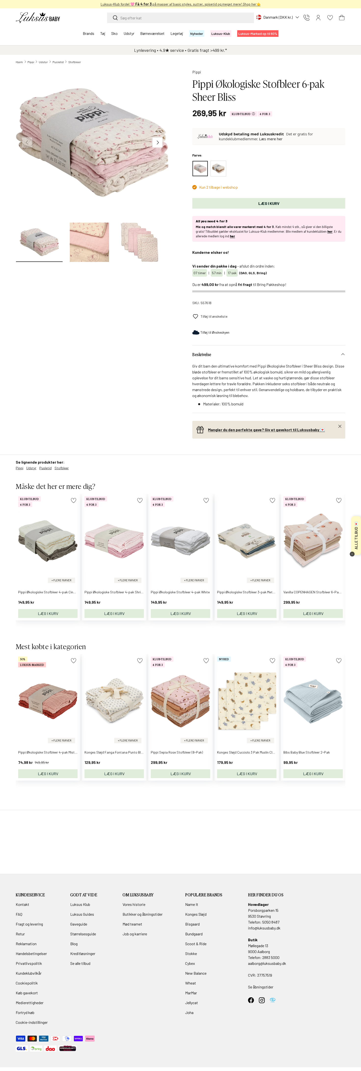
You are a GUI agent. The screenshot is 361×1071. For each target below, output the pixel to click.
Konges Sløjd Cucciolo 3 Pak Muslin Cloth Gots (251, 752)
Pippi (31, 61)
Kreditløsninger (82, 953)
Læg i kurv (268, 203)
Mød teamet (132, 924)
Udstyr (129, 33)
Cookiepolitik (27, 983)
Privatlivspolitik (29, 963)
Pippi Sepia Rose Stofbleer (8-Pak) (177, 752)
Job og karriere (135, 933)
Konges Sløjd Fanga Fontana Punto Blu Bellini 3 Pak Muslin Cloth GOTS (136, 752)
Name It (191, 904)
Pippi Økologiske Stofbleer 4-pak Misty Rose (51, 752)
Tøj (102, 33)
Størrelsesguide (83, 933)
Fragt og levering (29, 924)
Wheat (190, 983)
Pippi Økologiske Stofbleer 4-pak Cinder (48, 592)
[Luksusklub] (205, 136)
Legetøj (176, 33)
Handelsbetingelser (31, 953)
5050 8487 (270, 922)
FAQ (19, 914)
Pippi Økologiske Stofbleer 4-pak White (180, 592)
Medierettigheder (29, 1002)
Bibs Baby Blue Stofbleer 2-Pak (306, 752)
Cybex (190, 963)
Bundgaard (194, 933)
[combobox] (180, 18)
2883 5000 (270, 957)
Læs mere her (270, 138)
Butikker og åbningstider (143, 914)
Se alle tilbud (80, 963)
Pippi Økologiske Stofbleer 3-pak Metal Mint (249, 592)
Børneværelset (152, 33)
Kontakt (22, 904)
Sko (114, 33)
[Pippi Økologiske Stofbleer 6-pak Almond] (218, 168)
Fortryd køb (25, 1012)
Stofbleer (74, 61)
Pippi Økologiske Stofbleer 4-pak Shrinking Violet (121, 592)
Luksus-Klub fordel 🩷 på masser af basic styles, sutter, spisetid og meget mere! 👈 (181, 4)
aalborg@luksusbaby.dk (267, 963)
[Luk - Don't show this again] (352, 554)
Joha (189, 1012)
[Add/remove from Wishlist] (73, 500)
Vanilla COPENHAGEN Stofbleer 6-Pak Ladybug (318, 592)
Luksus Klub (80, 904)
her (330, 231)
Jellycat (191, 1002)
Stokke (191, 953)
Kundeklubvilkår (29, 973)
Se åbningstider (260, 987)
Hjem (19, 61)
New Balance (196, 973)
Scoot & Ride (196, 943)
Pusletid (58, 61)
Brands (88, 33)
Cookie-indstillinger (32, 1022)
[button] (341, 17)
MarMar (191, 992)
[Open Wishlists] (330, 18)
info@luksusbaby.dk (264, 928)
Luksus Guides (82, 914)
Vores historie (134, 904)
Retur (20, 933)
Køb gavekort (27, 992)
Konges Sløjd (196, 914)
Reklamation (26, 943)
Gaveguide (78, 924)
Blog (74, 943)
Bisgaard (192, 924)
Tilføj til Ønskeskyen (214, 332)
